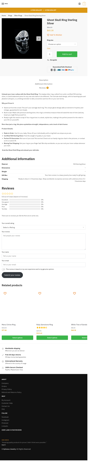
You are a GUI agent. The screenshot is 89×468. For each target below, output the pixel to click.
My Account (6, 400)
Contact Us (6, 406)
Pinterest (5, 423)
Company (5, 383)
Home (4, 16)
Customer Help (7, 403)
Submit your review (12, 275)
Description (43, 80)
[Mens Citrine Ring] (17, 306)
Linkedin (5, 426)
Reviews (42, 88)
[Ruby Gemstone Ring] (52, 306)
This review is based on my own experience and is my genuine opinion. (30, 269)
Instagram (5, 420)
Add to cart (67, 54)
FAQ (3, 409)
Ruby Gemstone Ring (44, 324)
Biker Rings (18, 16)
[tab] (43, 80)
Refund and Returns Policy (11, 392)
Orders (4, 386)
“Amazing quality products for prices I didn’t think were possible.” (24, 442)
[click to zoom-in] (22, 38)
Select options (17, 338)
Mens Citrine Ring (8, 324)
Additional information (43, 84)
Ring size (50, 40)
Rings (10, 16)
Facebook (5, 417)
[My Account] (79, 3)
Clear (48, 48)
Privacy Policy (7, 389)
